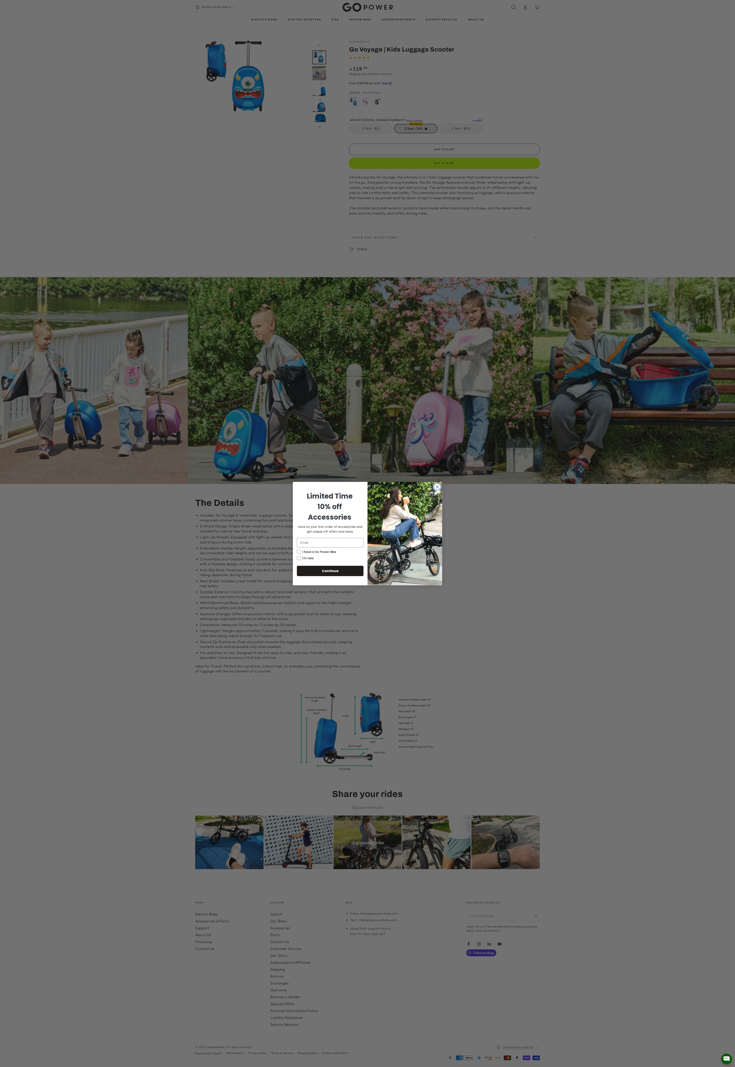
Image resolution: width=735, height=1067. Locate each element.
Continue (330, 570)
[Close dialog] (437, 486)
